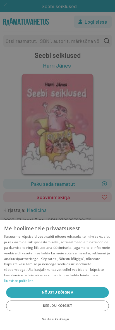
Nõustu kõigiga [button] (57, 292)
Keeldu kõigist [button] (57, 305)
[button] (57, 319)
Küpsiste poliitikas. (19, 280)
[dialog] (57, 275)
